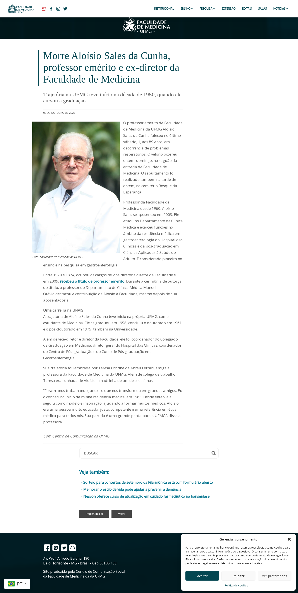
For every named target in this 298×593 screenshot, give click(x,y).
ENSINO (185, 8)
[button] (289, 539)
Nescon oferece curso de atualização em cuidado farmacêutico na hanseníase (146, 496)
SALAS (262, 8)
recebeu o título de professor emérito (92, 281)
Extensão (229, 8)
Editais (247, 8)
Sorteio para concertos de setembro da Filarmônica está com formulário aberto (148, 482)
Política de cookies (236, 585)
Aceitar (202, 576)
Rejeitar (239, 576)
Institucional (164, 8)
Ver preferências (274, 576)
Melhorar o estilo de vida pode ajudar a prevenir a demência (132, 489)
